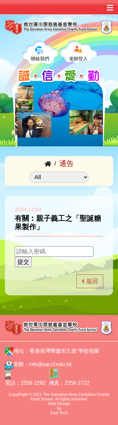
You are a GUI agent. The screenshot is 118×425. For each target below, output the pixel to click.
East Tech (59, 413)
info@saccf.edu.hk (50, 364)
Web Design (59, 403)
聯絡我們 (40, 58)
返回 (91, 281)
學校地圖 (88, 351)
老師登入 (78, 58)
